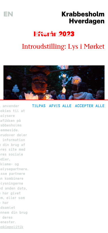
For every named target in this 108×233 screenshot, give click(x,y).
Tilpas (39, 106)
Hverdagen (87, 21)
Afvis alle (60, 106)
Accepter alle (90, 106)
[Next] (97, 99)
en (8, 14)
